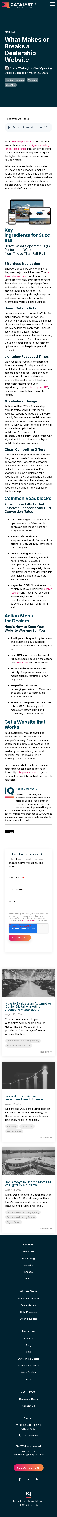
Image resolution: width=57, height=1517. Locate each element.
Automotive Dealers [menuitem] (28, 1298)
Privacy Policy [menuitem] (19, 1501)
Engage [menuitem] (28, 1271)
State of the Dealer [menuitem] (28, 1358)
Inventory (11, 1126)
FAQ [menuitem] (28, 1352)
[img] (41, 127)
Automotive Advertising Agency (23, 1040)
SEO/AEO (10, 85)
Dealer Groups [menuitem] (29, 1305)
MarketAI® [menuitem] (29, 1251)
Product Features (15, 80)
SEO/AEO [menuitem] (28, 1278)
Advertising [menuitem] (28, 1258)
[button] (52, 3)
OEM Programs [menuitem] (28, 1312)
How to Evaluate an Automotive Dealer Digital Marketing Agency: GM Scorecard (28, 1006)
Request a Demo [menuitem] (28, 1398)
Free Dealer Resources (19, 1045)
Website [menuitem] (28, 1265)
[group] (28, 127)
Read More (46, 1052)
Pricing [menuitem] (28, 1379)
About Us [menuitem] (28, 1338)
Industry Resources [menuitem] (28, 1365)
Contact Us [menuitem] (28, 1405)
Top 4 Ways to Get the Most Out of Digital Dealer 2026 (28, 1183)
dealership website (21, 141)
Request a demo (28, 772)
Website (32, 80)
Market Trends (14, 1131)
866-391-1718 (29, 1451)
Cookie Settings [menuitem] (35, 1501)
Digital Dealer (13, 1222)
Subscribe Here (28, 1467)
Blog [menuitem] (28, 1345)
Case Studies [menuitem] (28, 1372)
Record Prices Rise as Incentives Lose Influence (24, 1097)
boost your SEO (39, 387)
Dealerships (27, 1126)
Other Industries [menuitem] (28, 1318)
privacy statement (29, 920)
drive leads (22, 662)
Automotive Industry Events (21, 1217)
